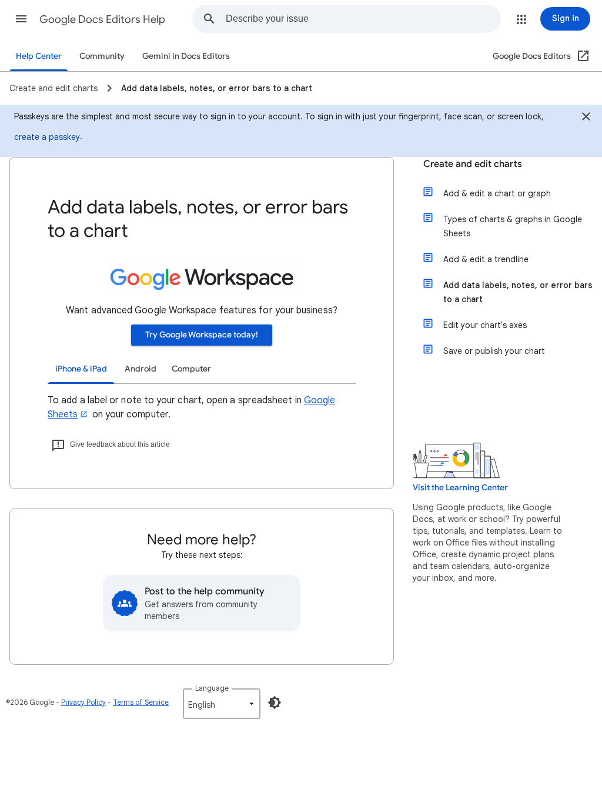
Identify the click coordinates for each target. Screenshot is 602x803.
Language (212, 688)
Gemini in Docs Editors (186, 56)
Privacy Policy (83, 702)
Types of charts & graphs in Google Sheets (512, 226)
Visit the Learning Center (460, 488)
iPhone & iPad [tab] (81, 369)
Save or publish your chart (494, 351)
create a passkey (47, 137)
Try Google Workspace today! (201, 335)
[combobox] (363, 18)
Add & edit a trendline (486, 259)
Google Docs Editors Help (102, 19)
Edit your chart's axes (485, 325)
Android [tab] (140, 369)
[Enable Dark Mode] (274, 702)
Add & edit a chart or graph (497, 193)
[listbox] (221, 703)
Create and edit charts (472, 164)
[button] (21, 19)
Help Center (39, 56)
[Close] (586, 118)
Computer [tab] (191, 369)
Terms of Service (141, 702)
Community (102, 56)
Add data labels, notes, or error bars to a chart (518, 292)
